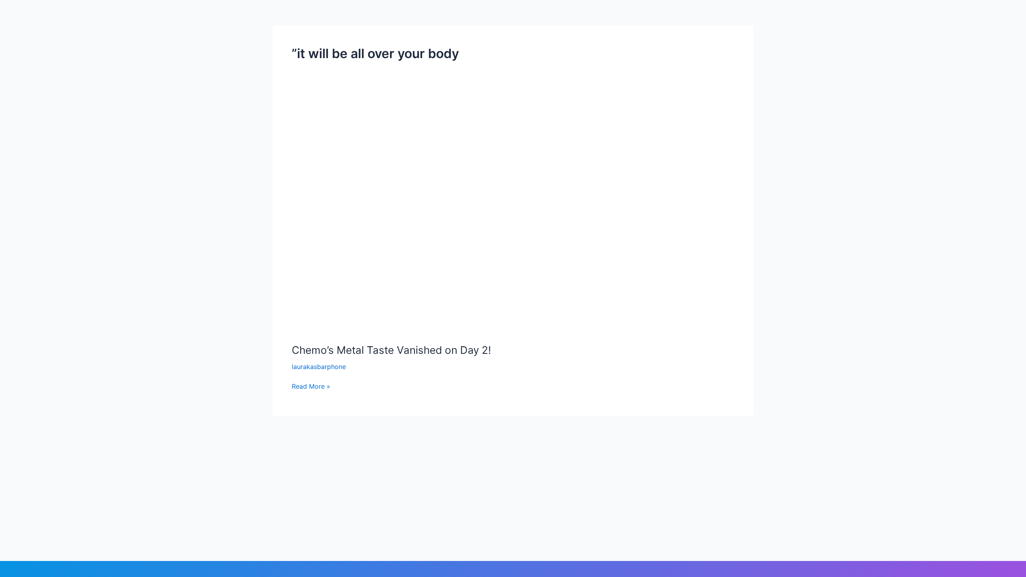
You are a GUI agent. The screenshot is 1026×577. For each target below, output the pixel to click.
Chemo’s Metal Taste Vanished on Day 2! (391, 350)
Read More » (311, 385)
